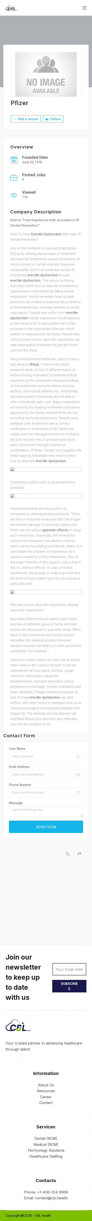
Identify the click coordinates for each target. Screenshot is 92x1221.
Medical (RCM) (46, 1144)
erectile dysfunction (43, 275)
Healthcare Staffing (45, 1156)
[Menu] (84, 8)
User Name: (17, 748)
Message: (16, 803)
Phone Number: (20, 785)
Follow (55, 119)
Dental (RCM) (45, 1138)
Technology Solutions (46, 1150)
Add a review (27, 119)
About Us (46, 1085)
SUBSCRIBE (69, 986)
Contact (45, 1102)
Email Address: (19, 767)
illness (34, 364)
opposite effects (55, 530)
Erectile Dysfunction (46, 234)
